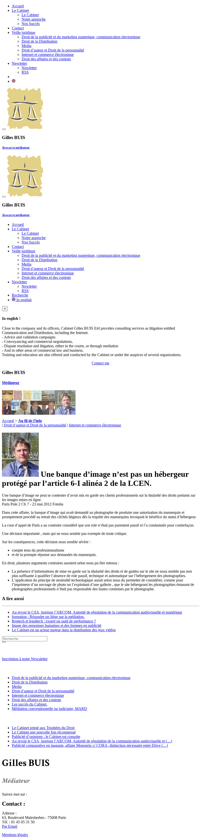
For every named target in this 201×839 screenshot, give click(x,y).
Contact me (100, 363)
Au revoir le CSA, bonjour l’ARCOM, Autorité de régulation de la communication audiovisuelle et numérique (97, 612)
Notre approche (34, 19)
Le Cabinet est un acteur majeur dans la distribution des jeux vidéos (64, 630)
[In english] (13, 81)
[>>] (4, 642)
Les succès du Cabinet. (29, 704)
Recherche (20, 295)
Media (26, 46)
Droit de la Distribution (39, 41)
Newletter (19, 63)
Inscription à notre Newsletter (25, 659)
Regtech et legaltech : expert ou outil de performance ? (54, 621)
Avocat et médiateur (16, 147)
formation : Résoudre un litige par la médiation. (48, 617)
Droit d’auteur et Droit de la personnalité (53, 50)
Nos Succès (31, 24)
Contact (18, 28)
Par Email (9, 826)
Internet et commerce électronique (48, 54)
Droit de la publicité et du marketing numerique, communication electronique (81, 37)
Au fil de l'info (16, 718)
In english (23, 300)
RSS (25, 72)
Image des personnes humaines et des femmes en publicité (56, 625)
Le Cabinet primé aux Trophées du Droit (43, 728)
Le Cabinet (20, 10)
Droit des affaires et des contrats (46, 59)
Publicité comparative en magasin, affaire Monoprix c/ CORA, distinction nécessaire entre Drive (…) (90, 745)
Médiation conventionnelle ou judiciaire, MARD (49, 709)
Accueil (18, 6)
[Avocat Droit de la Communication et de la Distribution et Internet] (25, 128)
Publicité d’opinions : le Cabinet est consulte (46, 737)
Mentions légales (15, 835)
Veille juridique (23, 32)
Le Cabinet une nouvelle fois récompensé (44, 732)
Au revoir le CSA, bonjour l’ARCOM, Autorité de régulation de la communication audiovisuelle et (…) (92, 741)
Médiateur (10, 383)
